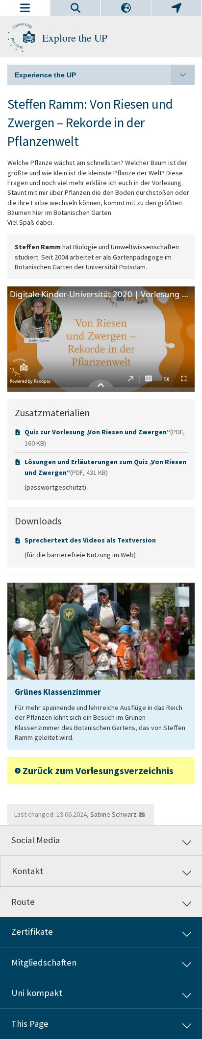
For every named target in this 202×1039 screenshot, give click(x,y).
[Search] (75, 8)
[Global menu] (176, 8)
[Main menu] (25, 8)
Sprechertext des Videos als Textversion (90, 540)
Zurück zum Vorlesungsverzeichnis (98, 770)
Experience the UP (45, 75)
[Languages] (126, 8)
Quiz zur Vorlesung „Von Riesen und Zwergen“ (97, 431)
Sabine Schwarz (113, 814)
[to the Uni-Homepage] (21, 37)
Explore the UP (74, 37)
